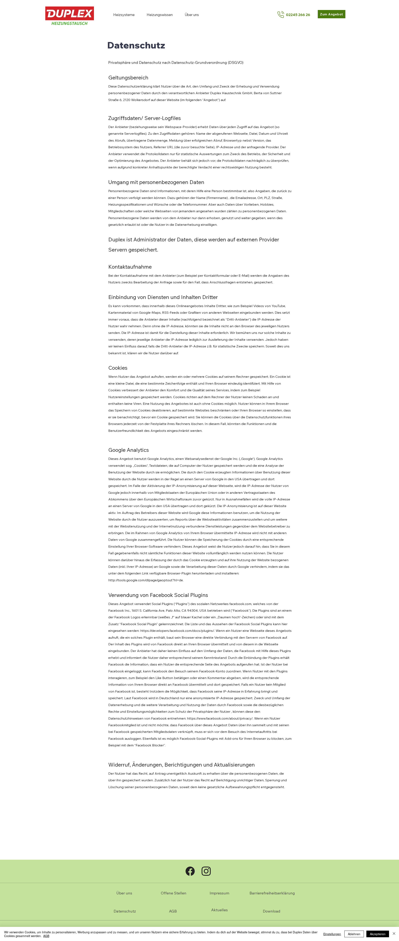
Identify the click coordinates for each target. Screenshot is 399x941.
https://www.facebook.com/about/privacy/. (220, 718)
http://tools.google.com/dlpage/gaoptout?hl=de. (145, 580)
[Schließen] (394, 934)
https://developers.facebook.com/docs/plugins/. (177, 631)
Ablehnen (354, 934)
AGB (46, 936)
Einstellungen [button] (332, 934)
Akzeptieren (377, 934)
